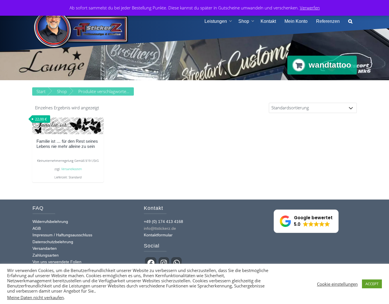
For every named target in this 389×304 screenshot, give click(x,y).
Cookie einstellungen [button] (337, 284)
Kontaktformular (158, 235)
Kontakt (268, 21)
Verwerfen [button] (310, 8)
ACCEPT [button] (371, 283)
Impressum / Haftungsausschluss (62, 235)
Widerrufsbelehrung (50, 221)
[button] (350, 21)
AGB (36, 228)
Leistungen (215, 21)
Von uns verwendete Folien (56, 261)
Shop (243, 21)
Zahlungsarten (45, 255)
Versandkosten (71, 169)
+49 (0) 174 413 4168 (163, 221)
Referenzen (328, 21)
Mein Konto (296, 21)
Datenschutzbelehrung (52, 241)
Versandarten (44, 248)
